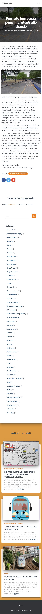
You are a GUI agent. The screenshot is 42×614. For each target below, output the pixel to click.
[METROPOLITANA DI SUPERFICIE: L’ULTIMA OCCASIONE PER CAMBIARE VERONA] (21, 453)
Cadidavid (10, 275)
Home (21, 605)
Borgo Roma (11, 264)
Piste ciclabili (11, 359)
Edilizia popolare (12, 302)
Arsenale (10, 241)
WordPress (27, 610)
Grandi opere (11, 321)
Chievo (9, 283)
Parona (9, 355)
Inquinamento (11, 329)
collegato (11, 204)
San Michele (11, 375)
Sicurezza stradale (13, 386)
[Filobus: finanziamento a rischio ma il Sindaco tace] (21, 508)
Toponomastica (12, 401)
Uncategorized (11, 405)
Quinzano (10, 367)
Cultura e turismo (12, 291)
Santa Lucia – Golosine (14, 378)
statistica (10, 394)
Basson (9, 249)
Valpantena (10, 413)
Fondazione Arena (13, 317)
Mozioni (9, 344)
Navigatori (10, 348)
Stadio (9, 390)
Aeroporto (10, 230)
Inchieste (10, 325)
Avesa (9, 245)
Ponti (8, 363)
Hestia (13, 610)
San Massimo (11, 371)
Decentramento (12, 294)
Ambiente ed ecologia (14, 234)
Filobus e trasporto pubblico (18, 173)
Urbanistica (10, 409)
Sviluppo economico (13, 397)
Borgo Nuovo (11, 260)
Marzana (10, 333)
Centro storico (11, 279)
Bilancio (9, 253)
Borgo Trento (11, 268)
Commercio (11, 287)
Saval (8, 382)
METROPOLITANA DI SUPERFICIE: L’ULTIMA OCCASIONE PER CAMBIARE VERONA (19, 474)
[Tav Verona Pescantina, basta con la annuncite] (21, 558)
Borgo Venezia (11, 272)
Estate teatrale (11, 310)
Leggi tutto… (21, 489)
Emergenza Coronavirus (15, 306)
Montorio (10, 340)
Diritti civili (10, 298)
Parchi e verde (11, 352)
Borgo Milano (11, 256)
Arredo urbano (11, 237)
